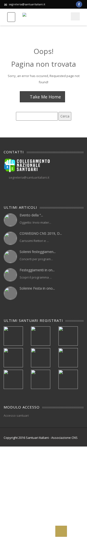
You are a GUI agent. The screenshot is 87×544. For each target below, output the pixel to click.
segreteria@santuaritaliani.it (27, 4)
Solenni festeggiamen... (38, 251)
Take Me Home (45, 97)
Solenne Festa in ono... (37, 288)
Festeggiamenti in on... (37, 270)
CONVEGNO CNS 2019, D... (41, 233)
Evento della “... (31, 215)
